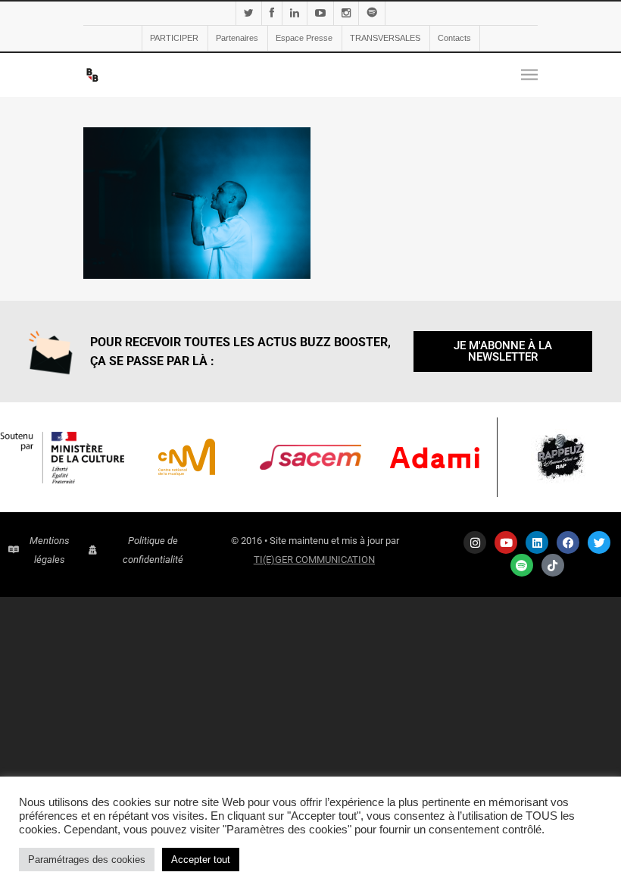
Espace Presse (304, 37)
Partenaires (237, 37)
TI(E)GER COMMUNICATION (314, 559)
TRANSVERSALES (385, 37)
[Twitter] (599, 542)
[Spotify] (521, 565)
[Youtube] (506, 542)
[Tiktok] (552, 565)
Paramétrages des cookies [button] (86, 859)
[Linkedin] (537, 542)
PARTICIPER (174, 37)
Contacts (454, 37)
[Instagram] (474, 542)
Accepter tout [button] (200, 859)
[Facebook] (568, 542)
